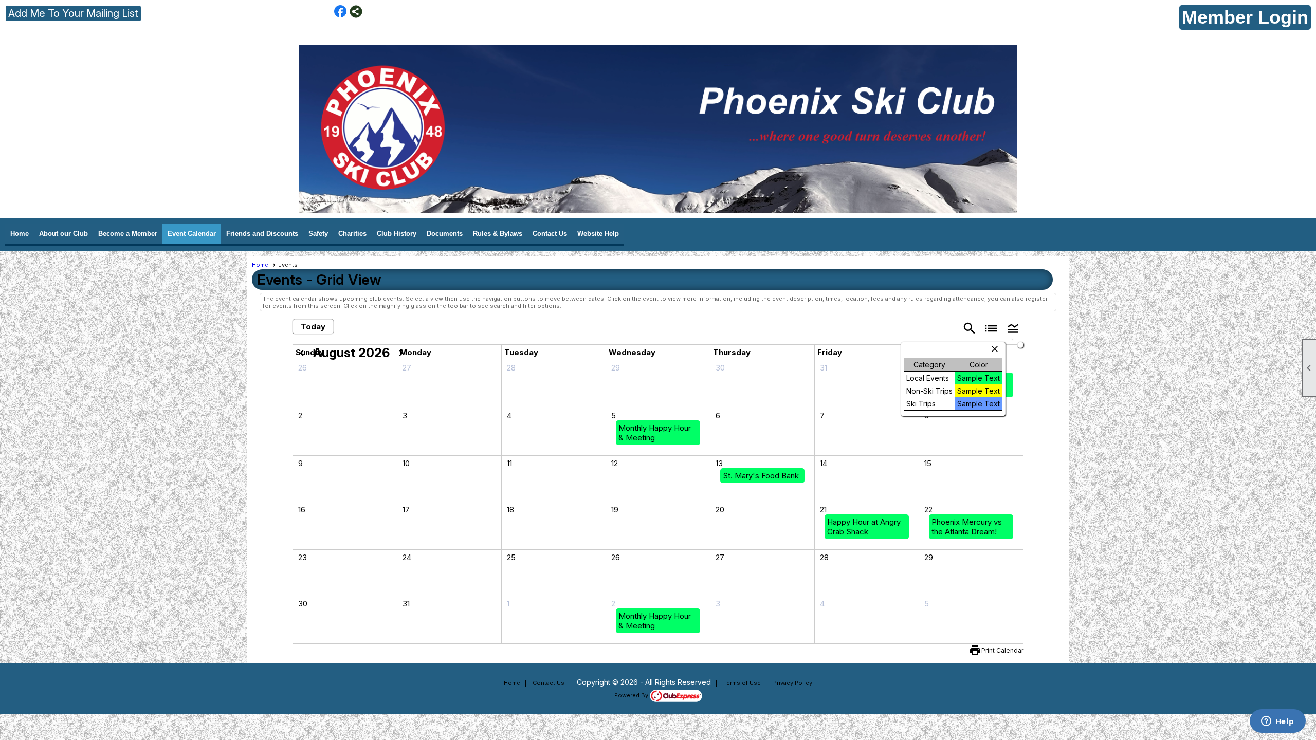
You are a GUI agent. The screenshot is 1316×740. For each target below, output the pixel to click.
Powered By (632, 695)
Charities (352, 233)
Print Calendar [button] (1002, 650)
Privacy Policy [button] (792, 683)
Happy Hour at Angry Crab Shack (864, 526)
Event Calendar (192, 233)
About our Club (63, 233)
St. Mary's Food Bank (761, 475)
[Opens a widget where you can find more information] (1277, 722)
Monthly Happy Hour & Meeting (654, 432)
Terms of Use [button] (742, 683)
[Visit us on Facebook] (340, 11)
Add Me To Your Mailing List (73, 13)
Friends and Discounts (262, 233)
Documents (445, 233)
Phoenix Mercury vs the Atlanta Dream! (966, 526)
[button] (1012, 327)
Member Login (1245, 17)
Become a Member (127, 233)
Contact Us (550, 233)
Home (19, 233)
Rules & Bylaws (497, 233)
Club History (396, 233)
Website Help (598, 233)
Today (313, 326)
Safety (318, 233)
